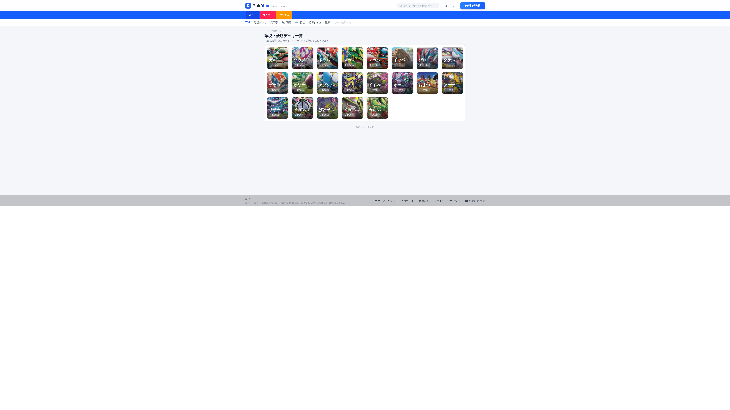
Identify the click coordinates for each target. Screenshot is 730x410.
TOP (247, 22)
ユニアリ (268, 15)
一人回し (300, 22)
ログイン (449, 5)
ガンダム (284, 15)
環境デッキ (260, 22)
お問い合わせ (477, 200)
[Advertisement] (365, 156)
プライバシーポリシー (447, 200)
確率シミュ (315, 22)
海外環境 (286, 22)
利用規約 (424, 200)
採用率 (274, 22)
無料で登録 (472, 5)
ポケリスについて (385, 200)
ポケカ (252, 15)
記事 (327, 22)
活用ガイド (407, 200)
